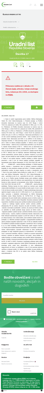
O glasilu (4, 337)
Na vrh (35, 262)
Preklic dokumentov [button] (9, 27)
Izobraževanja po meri (29, 338)
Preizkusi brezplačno (29, 351)
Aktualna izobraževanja (30, 336)
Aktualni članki (6, 361)
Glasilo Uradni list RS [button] (10, 22)
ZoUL (14, 89)
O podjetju (26, 361)
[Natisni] (36, 107)
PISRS (10, 95)
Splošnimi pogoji (22, 319)
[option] (22, 54)
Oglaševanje (27, 368)
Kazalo (9, 107)
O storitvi (26, 349)
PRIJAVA (22, 301)
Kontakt (26, 364)
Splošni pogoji (27, 371)
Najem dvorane (28, 340)
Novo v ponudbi (6, 349)
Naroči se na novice (7, 364)
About (32, 361)
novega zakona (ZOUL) (19, 378)
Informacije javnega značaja (31, 366)
